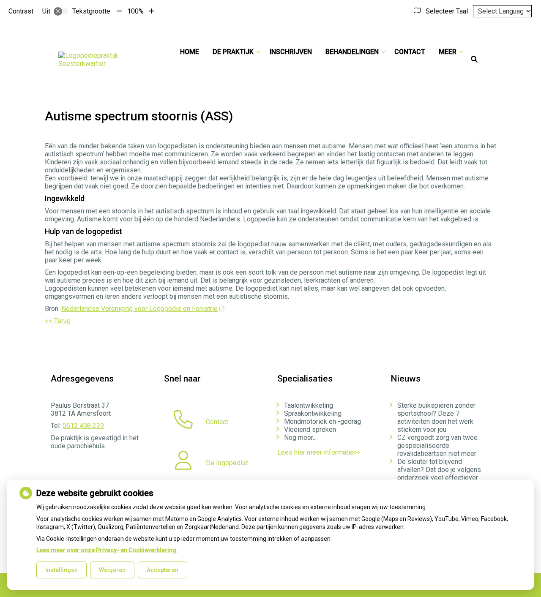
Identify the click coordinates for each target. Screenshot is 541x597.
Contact (409, 52)
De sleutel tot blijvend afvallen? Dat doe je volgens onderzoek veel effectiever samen (439, 474)
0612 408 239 (83, 426)
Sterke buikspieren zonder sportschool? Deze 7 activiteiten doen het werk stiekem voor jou (436, 417)
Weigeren (112, 570)
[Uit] (61, 11)
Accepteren (162, 570)
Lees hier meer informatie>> (319, 452)
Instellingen (61, 570)
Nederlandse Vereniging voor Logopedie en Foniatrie (139, 309)
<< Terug (58, 321)
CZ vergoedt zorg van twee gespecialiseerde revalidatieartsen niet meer (437, 445)
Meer (447, 52)
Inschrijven (291, 52)
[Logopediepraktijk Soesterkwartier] (112, 60)
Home (189, 52)
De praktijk (233, 52)
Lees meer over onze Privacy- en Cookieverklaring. (107, 550)
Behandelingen (352, 52)
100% (135, 11)
